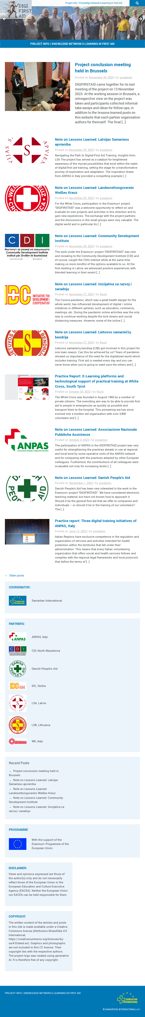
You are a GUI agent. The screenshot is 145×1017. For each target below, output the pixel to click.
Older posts (16, 575)
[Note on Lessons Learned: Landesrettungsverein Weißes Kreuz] (27, 198)
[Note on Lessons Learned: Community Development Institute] (27, 246)
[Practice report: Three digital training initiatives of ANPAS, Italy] (27, 532)
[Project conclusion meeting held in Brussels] (37, 86)
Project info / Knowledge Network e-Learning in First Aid (93, 3)
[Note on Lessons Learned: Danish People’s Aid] (27, 488)
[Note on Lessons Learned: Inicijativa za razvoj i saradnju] (27, 295)
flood (103, 294)
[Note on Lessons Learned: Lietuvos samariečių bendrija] (27, 343)
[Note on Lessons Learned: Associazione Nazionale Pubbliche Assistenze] (27, 440)
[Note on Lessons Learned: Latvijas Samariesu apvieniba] (27, 150)
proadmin (126, 77)
